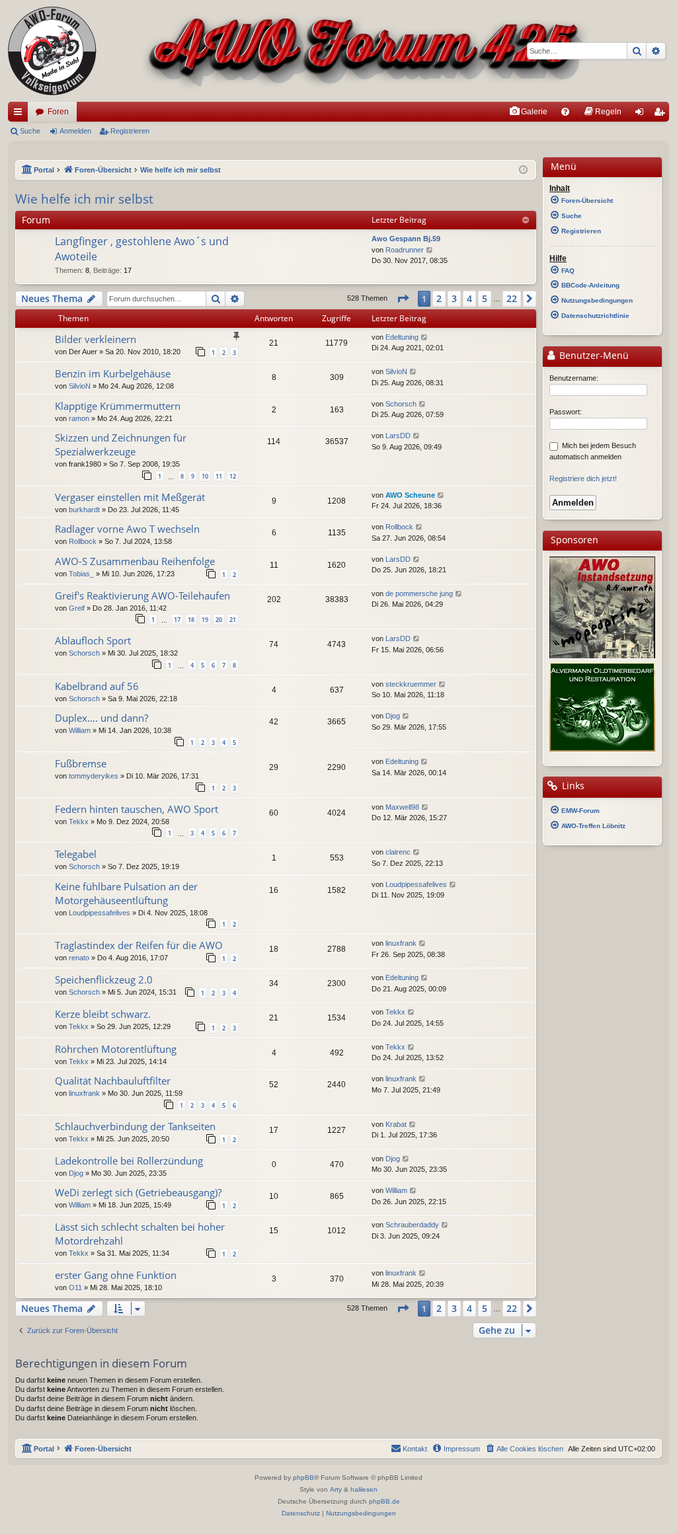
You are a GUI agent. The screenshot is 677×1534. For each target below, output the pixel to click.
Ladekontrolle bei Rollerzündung (129, 1160)
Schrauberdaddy (412, 1225)
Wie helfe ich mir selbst (84, 199)
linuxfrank (401, 943)
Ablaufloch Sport (93, 640)
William (80, 730)
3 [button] (454, 298)
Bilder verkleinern (95, 339)
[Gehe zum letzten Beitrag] (424, 337)
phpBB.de (384, 1501)
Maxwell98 (402, 807)
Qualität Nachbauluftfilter (113, 1080)
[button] (403, 299)
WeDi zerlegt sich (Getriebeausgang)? (138, 1192)
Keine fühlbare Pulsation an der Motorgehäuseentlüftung (126, 893)
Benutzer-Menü (593, 356)
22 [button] (511, 298)
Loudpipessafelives (99, 913)
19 (205, 619)
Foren (58, 111)
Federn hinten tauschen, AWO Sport (136, 809)
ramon (79, 418)
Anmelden (75, 131)
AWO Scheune (410, 495)
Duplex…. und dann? (101, 717)
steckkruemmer (410, 684)
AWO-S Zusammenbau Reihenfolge (135, 561)
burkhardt (84, 510)
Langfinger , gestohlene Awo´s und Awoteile (142, 248)
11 (219, 476)
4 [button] (469, 298)
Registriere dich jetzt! (583, 478)
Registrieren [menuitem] (662, 114)
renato (79, 958)
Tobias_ (81, 574)
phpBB (303, 1477)
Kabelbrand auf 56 (97, 686)
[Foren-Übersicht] (299, 51)
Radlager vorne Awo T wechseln (127, 528)
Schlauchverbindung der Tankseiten (135, 1126)
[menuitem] (528, 112)
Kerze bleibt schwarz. (103, 1013)
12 (232, 476)
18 (191, 619)
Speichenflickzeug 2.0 (104, 979)
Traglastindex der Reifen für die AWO (139, 945)
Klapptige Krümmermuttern (117, 405)
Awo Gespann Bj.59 (406, 239)
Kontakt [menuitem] (415, 1449)
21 (232, 619)
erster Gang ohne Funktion (116, 1275)
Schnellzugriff (20, 114)
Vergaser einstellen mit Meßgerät (130, 497)
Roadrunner (404, 250)
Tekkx (79, 821)
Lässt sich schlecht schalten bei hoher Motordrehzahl (140, 1233)
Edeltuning (401, 337)
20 (219, 619)
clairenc (398, 852)
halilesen (364, 1489)
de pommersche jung (419, 593)
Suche (30, 131)
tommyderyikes (93, 776)
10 (205, 476)
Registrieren (129, 131)
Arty (336, 1489)
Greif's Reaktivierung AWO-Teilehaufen (142, 595)
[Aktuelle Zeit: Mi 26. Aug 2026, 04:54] (523, 170)
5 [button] (484, 298)
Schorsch (401, 404)
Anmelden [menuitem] (642, 114)
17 (177, 619)
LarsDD (398, 436)
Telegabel (76, 854)
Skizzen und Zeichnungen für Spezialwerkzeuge (120, 444)
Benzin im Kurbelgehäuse (113, 373)
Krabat (396, 1124)
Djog (392, 716)
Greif (77, 608)
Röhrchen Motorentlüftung (116, 1048)
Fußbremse (80, 763)
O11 (75, 1287)
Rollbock (83, 541)
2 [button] (439, 298)
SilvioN (80, 386)
